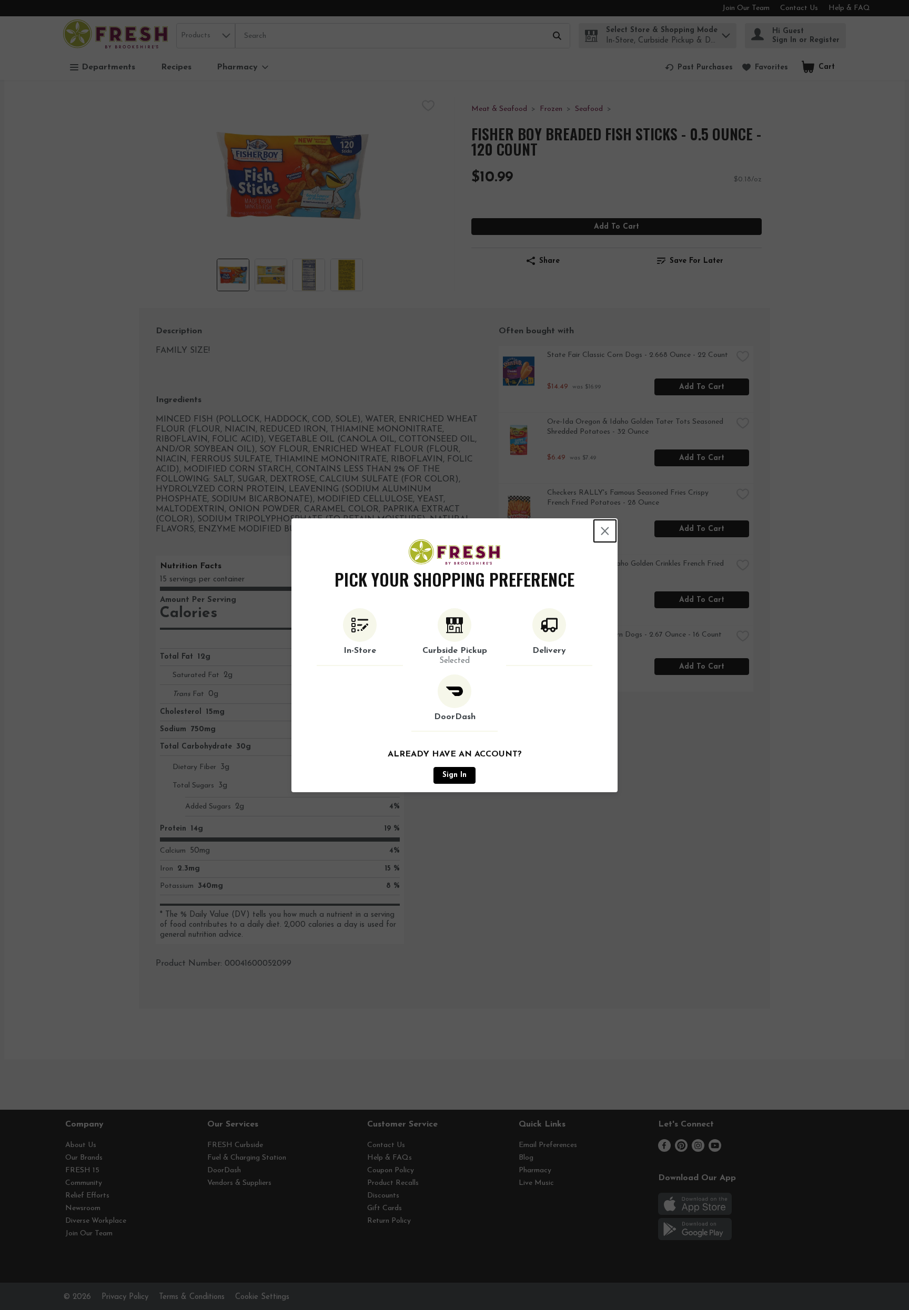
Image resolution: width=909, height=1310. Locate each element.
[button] (360, 637)
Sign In (454, 775)
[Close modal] (605, 531)
